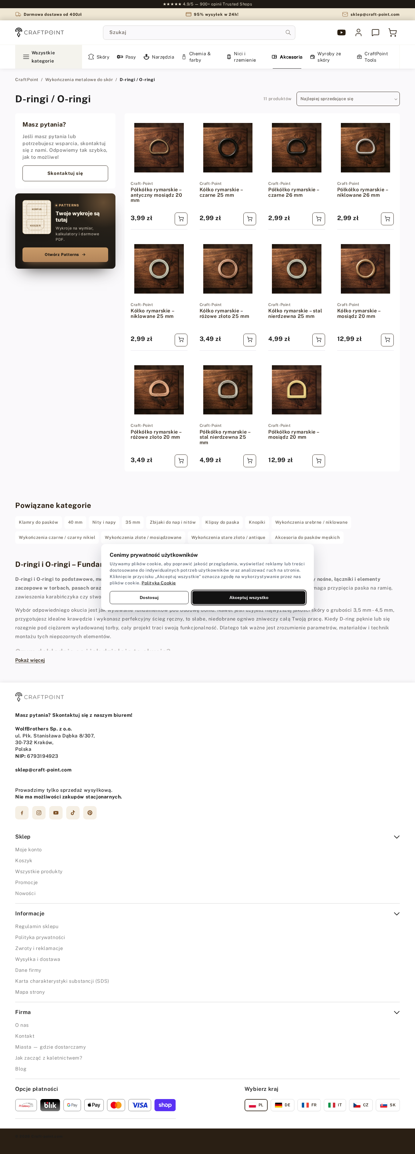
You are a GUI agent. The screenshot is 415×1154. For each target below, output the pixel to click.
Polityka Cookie (159, 582)
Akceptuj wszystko (249, 597)
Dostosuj (149, 597)
